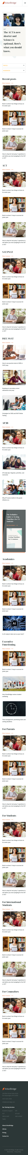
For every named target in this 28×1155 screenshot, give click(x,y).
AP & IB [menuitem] (17, 1113)
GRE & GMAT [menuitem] (18, 1116)
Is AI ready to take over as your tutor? (13, 634)
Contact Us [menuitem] (5, 1136)
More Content (6, 83)
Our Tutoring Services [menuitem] (8, 1107)
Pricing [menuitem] (4, 1132)
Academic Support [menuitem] (7, 1111)
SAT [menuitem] (16, 1111)
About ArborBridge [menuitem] (7, 1125)
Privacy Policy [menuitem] (18, 1151)
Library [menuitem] (4, 1129)
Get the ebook (11, 525)
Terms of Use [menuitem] (10, 1151)
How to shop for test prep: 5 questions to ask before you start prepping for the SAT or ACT (14, 156)
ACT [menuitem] (3, 1113)
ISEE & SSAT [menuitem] (5, 1116)
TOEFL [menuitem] (4, 1119)
